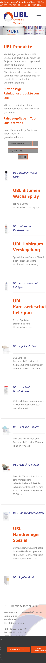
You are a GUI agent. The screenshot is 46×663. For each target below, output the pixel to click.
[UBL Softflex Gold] (6, 576)
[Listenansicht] (25, 157)
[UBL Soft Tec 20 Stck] (6, 345)
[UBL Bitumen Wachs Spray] (6, 172)
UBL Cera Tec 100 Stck (26, 427)
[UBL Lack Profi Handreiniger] (6, 386)
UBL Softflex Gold (23, 577)
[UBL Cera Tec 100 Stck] (6, 426)
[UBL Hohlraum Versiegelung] (6, 225)
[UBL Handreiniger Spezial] (6, 512)
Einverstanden (18, 649)
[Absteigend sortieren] (35, 143)
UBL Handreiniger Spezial (28, 513)
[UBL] (8, 13)
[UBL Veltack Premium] (6, 464)
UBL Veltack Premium (26, 464)
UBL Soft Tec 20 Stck (25, 346)
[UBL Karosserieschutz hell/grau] (6, 282)
